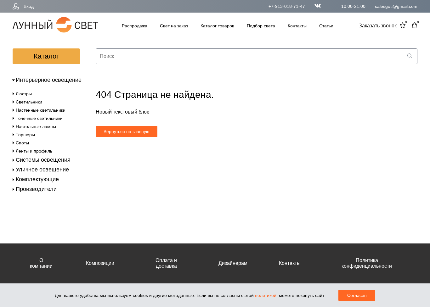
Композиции (100, 263)
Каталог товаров (217, 25)
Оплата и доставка (166, 263)
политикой (265, 295)
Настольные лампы (36, 126)
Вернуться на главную (127, 131)
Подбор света (261, 25)
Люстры (24, 93)
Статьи (326, 25)
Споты (22, 142)
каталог (46, 56)
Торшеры (25, 134)
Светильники (29, 101)
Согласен (357, 295)
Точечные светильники (39, 118)
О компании (41, 263)
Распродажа (134, 25)
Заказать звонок (378, 25)
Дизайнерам (232, 263)
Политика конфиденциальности (367, 263)
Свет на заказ (174, 25)
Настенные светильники (40, 110)
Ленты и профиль (34, 151)
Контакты (297, 25)
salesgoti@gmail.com (396, 6)
